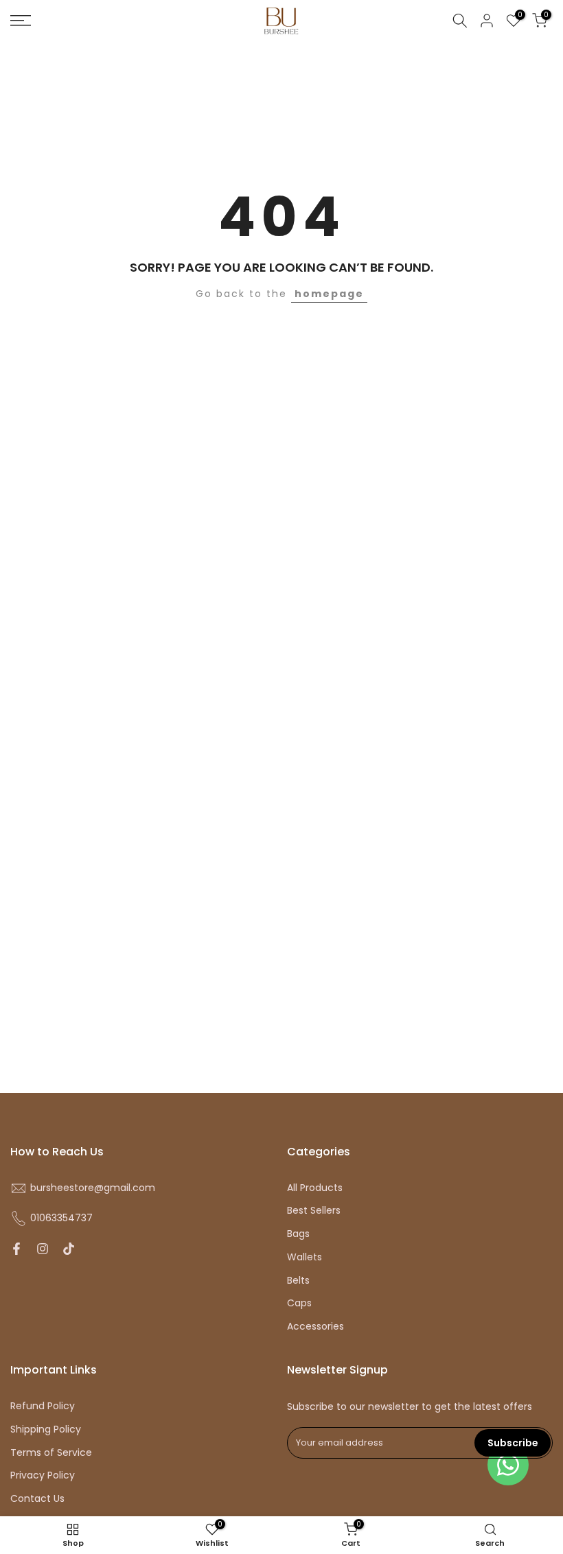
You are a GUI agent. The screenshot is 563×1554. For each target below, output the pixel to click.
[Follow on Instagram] (42, 1248)
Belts (298, 1280)
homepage (329, 294)
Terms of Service (51, 1452)
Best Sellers (314, 1210)
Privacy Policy (42, 1475)
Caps (299, 1303)
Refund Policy (42, 1406)
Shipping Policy (45, 1429)
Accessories (315, 1326)
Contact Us (37, 1498)
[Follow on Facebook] (16, 1248)
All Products (315, 1187)
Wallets (304, 1257)
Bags (298, 1233)
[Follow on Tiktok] (68, 1248)
